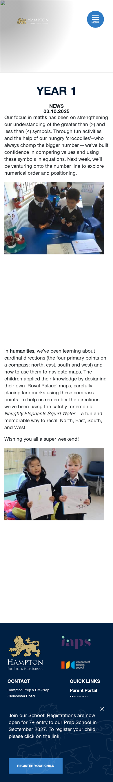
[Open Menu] (95, 17)
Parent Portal (83, 691)
